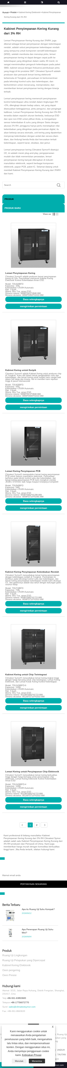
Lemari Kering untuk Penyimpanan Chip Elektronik (32, 771)
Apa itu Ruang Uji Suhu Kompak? (38, 909)
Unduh (61, 1050)
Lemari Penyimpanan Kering (20, 273)
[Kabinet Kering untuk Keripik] (33, 343)
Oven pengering (11, 970)
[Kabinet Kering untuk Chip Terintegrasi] (33, 647)
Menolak (19, 1061)
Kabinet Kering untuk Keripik (20, 370)
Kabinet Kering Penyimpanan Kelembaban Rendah (32, 572)
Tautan (61, 1054)
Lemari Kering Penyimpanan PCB (22, 471)
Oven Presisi (9, 975)
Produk (13, 12)
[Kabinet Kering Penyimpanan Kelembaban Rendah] (33, 545)
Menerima (37, 1061)
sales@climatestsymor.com (22, 1007)
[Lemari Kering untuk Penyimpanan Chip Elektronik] (33, 744)
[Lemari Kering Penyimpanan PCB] (33, 444)
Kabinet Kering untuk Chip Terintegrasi (26, 674)
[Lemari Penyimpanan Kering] (33, 246)
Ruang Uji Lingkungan (14, 955)
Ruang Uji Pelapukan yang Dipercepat (23, 960)
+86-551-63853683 (16, 998)
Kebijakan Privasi (31, 1055)
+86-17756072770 (20, 1002)
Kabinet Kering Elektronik (29, 12)
